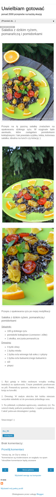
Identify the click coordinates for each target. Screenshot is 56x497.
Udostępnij (8, 436)
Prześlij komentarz (12, 449)
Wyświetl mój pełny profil (12, 488)
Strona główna (28, 470)
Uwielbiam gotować (22, 8)
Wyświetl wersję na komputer (28, 475)
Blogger (40, 494)
